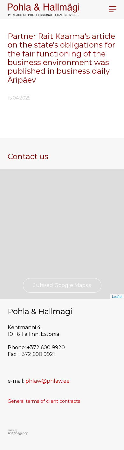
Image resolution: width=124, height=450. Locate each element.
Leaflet (117, 296)
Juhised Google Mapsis (62, 285)
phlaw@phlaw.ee (47, 381)
